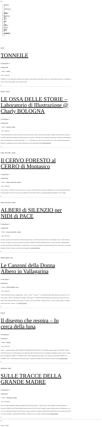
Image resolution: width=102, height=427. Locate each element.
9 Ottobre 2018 (4, 283)
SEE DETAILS (47, 143)
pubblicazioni (4, 368)
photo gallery (8, 152)
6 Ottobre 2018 (4, 338)
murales (2, 152)
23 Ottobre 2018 (4, 123)
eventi (11, 257)
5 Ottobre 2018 (4, 393)
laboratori (3, 91)
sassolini (2, 47)
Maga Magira (5, 63)
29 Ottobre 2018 (4, 67)
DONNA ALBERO (5, 257)
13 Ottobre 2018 (4, 228)
